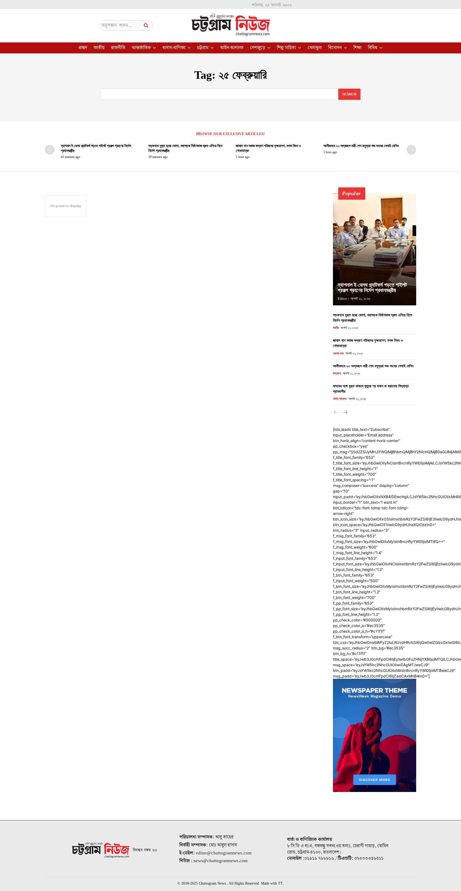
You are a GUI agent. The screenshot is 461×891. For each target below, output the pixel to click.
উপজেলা (337, 373)
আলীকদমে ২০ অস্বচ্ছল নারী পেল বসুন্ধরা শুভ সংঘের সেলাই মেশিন (361, 146)
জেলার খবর (338, 353)
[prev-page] (49, 150)
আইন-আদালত (340, 399)
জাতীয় (336, 328)
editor (342, 299)
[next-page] (411, 150)
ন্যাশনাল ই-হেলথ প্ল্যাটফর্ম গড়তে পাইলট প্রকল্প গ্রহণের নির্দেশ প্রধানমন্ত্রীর (372, 287)
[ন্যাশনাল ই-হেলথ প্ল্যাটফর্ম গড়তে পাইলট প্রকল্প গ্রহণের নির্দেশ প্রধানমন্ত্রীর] (374, 249)
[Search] (146, 25)
